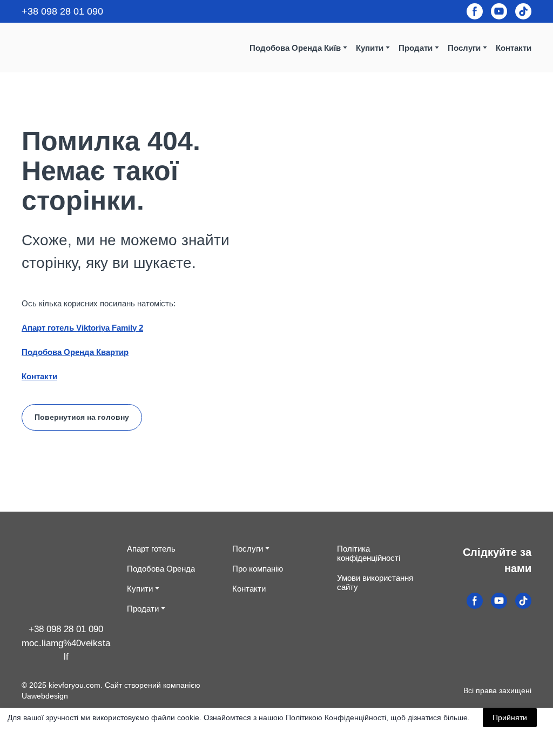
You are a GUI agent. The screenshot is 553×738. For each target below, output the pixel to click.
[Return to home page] (57, 47)
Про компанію (257, 568)
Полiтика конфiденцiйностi (368, 553)
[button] (475, 11)
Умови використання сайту (375, 582)
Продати (416, 47)
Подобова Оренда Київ (295, 47)
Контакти (513, 47)
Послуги (464, 47)
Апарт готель (151, 548)
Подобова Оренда (161, 568)
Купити (140, 588)
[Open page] (66, 578)
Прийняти (510, 717)
